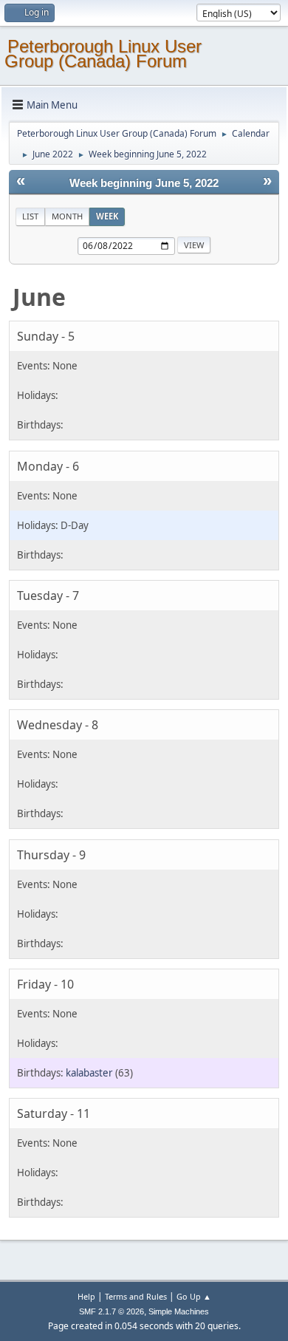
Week (107, 216)
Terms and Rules (136, 1296)
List (30, 216)
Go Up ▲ (193, 1296)
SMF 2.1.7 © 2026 (111, 1311)
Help (86, 1296)
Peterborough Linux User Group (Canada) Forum (103, 53)
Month (67, 216)
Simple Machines (178, 1311)
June (39, 297)
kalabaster (89, 1072)
